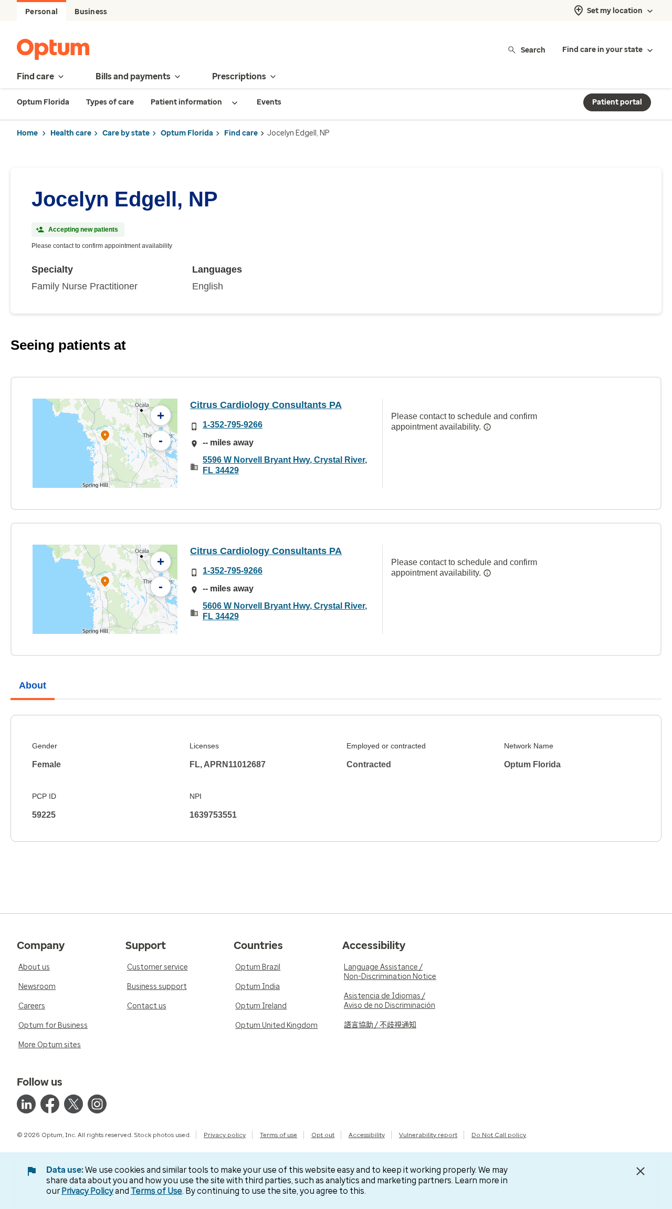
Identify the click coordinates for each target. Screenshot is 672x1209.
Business (91, 11)
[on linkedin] (26, 1104)
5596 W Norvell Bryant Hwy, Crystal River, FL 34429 (285, 465)
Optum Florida (187, 133)
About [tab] (32, 685)
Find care (241, 133)
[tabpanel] (336, 778)
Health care (70, 133)
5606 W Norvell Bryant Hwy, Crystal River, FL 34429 (285, 611)
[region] (105, 443)
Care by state (126, 133)
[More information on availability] (487, 427)
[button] (105, 437)
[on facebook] (49, 1104)
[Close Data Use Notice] (640, 1171)
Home (27, 133)
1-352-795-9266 (232, 424)
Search (533, 50)
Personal (41, 11)
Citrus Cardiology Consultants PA (266, 405)
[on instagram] (97, 1104)
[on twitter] (73, 1104)
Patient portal (617, 102)
